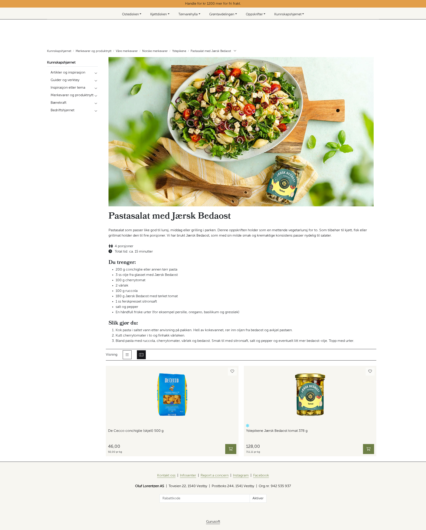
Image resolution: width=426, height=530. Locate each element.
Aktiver (258, 498)
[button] (247, 426)
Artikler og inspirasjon (68, 72)
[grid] (141, 354)
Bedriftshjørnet (62, 110)
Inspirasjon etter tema (68, 88)
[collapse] (96, 72)
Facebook (261, 475)
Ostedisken (130, 14)
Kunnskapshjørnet (288, 14)
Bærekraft (58, 103)
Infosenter (188, 475)
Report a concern (215, 475)
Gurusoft (213, 522)
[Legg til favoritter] (232, 372)
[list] (127, 354)
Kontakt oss (166, 475)
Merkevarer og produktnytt (72, 95)
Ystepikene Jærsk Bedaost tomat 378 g (277, 431)
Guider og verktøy (65, 80)
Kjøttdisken (158, 14)
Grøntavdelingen (221, 14)
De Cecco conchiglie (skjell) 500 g (136, 431)
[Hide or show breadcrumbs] (235, 51)
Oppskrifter (254, 14)
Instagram (241, 475)
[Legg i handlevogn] (230, 449)
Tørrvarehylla (188, 14)
